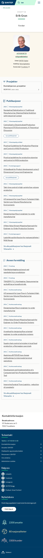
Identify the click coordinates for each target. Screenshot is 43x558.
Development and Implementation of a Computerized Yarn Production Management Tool (21, 373)
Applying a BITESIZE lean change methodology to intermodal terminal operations (18, 358)
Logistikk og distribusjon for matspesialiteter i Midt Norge (21, 238)
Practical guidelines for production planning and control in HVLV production (21, 158)
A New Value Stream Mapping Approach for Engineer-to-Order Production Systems (20, 227)
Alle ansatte (6, 8)
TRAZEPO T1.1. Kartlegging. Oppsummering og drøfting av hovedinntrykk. (21, 282)
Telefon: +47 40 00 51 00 (10, 441)
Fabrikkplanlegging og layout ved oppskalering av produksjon (16, 270)
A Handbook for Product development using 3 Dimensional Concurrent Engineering (21, 170)
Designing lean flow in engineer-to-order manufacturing (19, 215)
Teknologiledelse (24, 64)
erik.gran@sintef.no (22, 56)
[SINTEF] (7, 2)
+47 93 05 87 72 (21, 53)
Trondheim (24, 67)
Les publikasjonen (11, 136)
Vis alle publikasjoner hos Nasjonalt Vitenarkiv (17, 247)
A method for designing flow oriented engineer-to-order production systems (18, 332)
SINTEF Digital (23, 60)
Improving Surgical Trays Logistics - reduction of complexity (21, 385)
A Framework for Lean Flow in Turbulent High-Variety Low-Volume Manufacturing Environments (21, 202)
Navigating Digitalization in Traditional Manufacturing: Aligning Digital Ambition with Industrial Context (20, 113)
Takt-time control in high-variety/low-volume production (21, 188)
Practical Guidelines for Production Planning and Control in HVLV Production (21, 147)
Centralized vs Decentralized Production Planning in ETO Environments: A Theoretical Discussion (21, 127)
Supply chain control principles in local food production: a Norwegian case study (20, 344)
